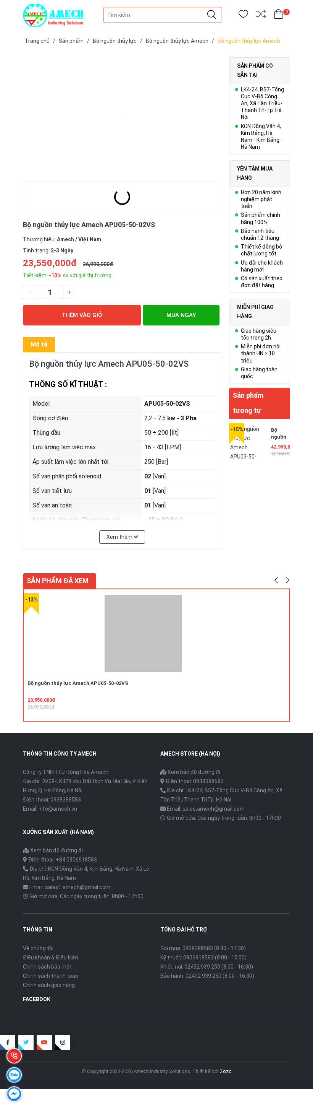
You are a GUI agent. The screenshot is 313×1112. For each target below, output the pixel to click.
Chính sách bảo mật (47, 967)
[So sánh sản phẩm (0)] (261, 15)
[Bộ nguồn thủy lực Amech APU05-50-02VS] (122, 115)
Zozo (226, 1071)
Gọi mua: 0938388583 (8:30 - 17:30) (203, 948)
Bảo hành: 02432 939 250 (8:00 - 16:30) (207, 976)
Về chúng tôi (38, 948)
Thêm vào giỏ (82, 315)
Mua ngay (181, 315)
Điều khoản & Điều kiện (50, 957)
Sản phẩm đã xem (58, 581)
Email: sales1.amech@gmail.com (69, 887)
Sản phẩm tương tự (248, 403)
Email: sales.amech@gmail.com (206, 809)
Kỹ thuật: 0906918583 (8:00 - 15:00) (203, 957)
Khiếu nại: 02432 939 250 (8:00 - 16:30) (206, 967)
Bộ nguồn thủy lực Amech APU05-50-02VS (77, 683)
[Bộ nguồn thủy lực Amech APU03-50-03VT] (248, 442)
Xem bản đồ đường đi (193, 772)
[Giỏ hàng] (278, 15)
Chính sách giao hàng (49, 985)
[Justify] (211, 15)
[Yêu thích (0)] (243, 15)
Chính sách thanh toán (50, 976)
